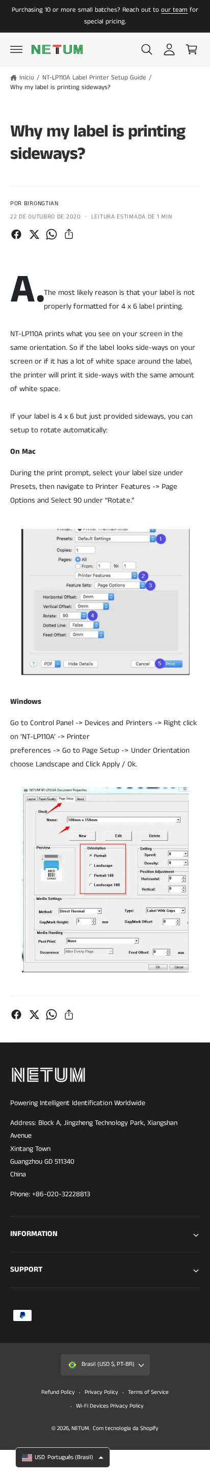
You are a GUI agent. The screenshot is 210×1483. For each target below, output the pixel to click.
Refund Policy (58, 1392)
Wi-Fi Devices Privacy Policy (110, 1406)
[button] (16, 49)
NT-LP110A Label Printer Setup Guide (94, 78)
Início (26, 78)
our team (174, 10)
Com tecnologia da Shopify (126, 1428)
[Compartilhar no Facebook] (16, 234)
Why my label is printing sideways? (60, 87)
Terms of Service (148, 1392)
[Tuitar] (34, 234)
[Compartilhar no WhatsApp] (51, 234)
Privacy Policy (101, 1392)
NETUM (80, 1428)
